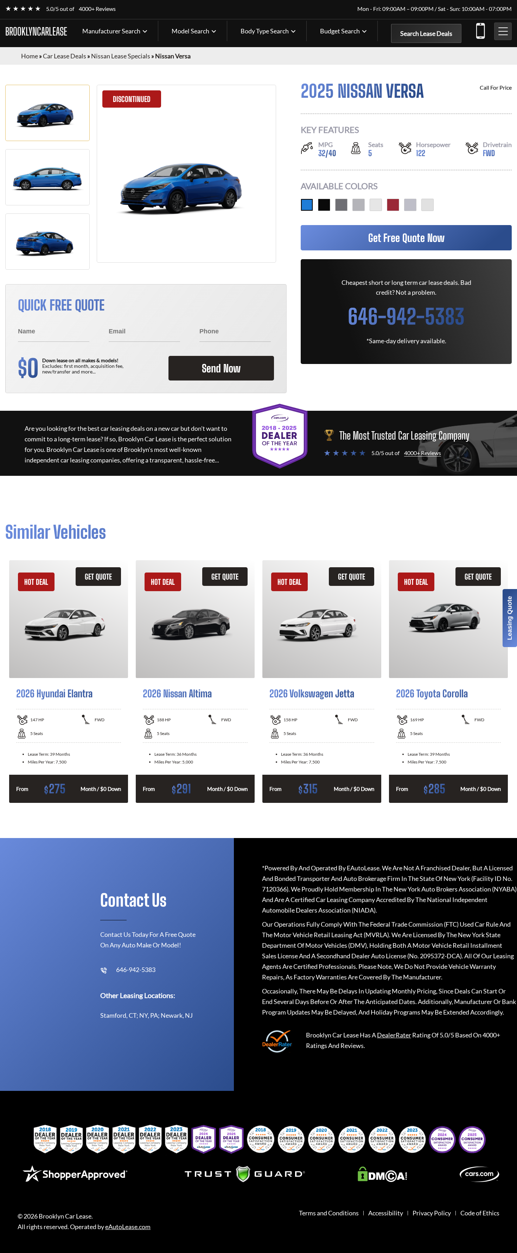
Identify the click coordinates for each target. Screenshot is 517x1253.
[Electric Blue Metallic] (307, 205)
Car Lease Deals (64, 56)
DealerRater (394, 1035)
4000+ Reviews (97, 8)
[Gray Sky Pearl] (410, 205)
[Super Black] (324, 205)
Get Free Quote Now (406, 237)
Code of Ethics (479, 1213)
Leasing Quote (509, 618)
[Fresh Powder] (376, 205)
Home (29, 56)
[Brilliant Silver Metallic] (358, 205)
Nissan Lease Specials (120, 56)
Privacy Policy (432, 1213)
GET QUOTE (98, 576)
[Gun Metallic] (341, 205)
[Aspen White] (427, 205)
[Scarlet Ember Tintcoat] (393, 205)
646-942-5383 (480, 30)
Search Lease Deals (426, 33)
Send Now (221, 368)
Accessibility (385, 1213)
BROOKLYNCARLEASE (36, 31)
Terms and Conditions (329, 1213)
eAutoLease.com (128, 1227)
